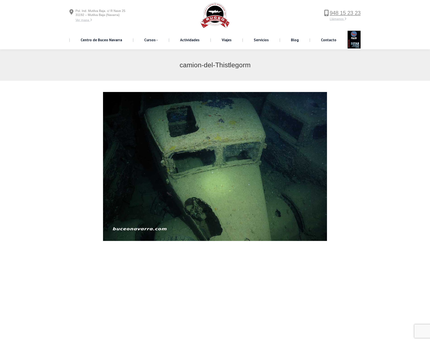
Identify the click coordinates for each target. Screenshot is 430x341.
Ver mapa (82, 20)
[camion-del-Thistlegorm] (215, 166)
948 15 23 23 (345, 13)
